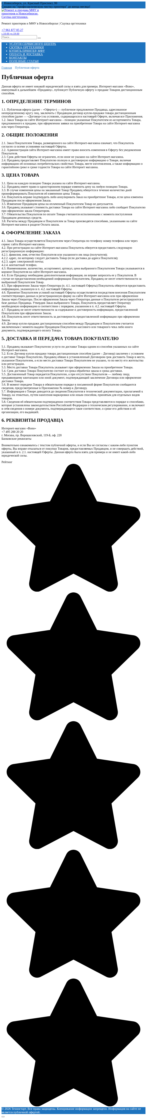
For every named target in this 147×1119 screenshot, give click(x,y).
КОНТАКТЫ (18, 57)
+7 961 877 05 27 (12, 31)
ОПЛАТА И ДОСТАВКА (26, 54)
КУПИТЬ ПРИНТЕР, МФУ (27, 50)
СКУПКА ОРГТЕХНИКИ (26, 47)
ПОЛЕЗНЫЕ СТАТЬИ (24, 61)
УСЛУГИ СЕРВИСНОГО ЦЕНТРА (32, 44)
